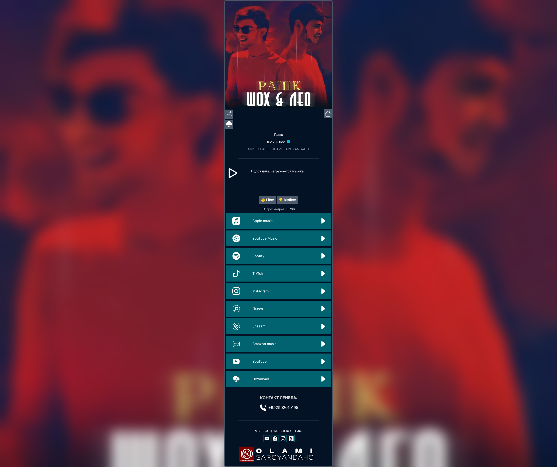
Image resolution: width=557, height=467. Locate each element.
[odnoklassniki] (291, 438)
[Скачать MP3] (229, 124)
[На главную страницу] (328, 113)
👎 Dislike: (287, 200)
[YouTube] (266, 438)
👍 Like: (267, 200)
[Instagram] (283, 438)
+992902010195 (283, 407)
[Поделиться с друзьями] (229, 114)
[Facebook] (275, 438)
